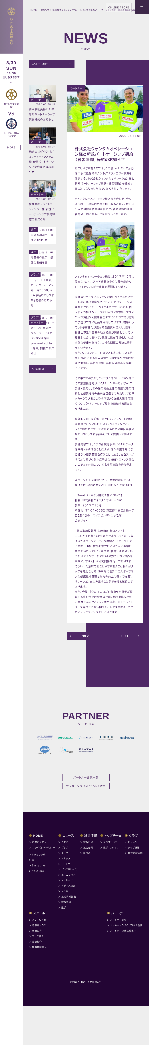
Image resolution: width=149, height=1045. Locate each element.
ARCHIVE (38, 369)
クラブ (35, 274)
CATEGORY (40, 64)
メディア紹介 (68, 886)
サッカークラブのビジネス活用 (126, 925)
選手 (34, 229)
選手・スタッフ (111, 848)
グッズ (64, 848)
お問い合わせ (39, 842)
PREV (85, 636)
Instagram (39, 865)
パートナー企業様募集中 (123, 931)
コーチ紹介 (38, 936)
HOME (34, 10)
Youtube (38, 871)
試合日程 (88, 842)
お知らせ (45, 10)
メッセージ (67, 880)
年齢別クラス (39, 925)
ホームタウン (68, 875)
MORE (11, 147)
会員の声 (37, 931)
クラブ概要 (134, 848)
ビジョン (132, 842)
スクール (39, 913)
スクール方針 (39, 920)
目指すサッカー (111, 842)
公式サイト (81, 520)
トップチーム (113, 835)
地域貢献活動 (68, 897)
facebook (38, 854)
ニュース (68, 835)
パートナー (75, 88)
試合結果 (88, 848)
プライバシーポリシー (43, 848)
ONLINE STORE (118, 7)
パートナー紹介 (118, 920)
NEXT (124, 636)
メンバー (66, 891)
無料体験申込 (39, 947)
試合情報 (66, 902)
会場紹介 (37, 942)
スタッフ (65, 858)
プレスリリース (69, 869)
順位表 (87, 853)
